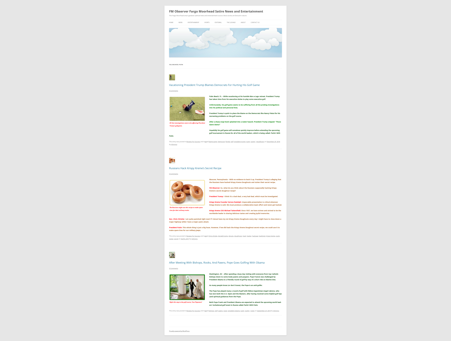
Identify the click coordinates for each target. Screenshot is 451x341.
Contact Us (255, 22)
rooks (252, 311)
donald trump (223, 236)
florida (228, 142)
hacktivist (262, 236)
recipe (171, 239)
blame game (213, 142)
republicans (260, 142)
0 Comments (173, 91)
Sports (207, 22)
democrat (221, 142)
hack (244, 236)
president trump (240, 142)
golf (232, 142)
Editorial (218, 22)
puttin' (253, 142)
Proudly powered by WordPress (179, 331)
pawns (220, 311)
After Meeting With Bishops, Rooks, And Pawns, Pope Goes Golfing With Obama (217, 262)
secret (176, 239)
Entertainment (193, 22)
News (181, 22)
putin (248, 142)
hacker (249, 236)
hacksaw (255, 236)
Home (171, 22)
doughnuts (238, 236)
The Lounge (231, 22)
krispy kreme (270, 236)
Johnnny (174, 144)
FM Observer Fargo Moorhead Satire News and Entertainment (216, 11)
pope (225, 311)
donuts (231, 236)
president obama (234, 311)
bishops (211, 311)
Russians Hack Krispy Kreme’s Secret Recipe (195, 168)
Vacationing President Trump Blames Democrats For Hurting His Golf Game (214, 85)
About (243, 22)
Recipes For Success (193, 142)
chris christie (213, 236)
